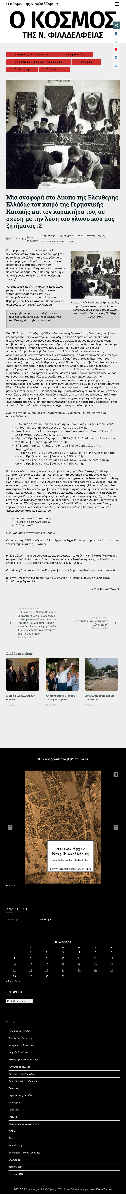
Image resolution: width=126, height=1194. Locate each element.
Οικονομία (14, 1102)
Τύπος (12, 1138)
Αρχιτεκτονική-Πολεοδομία (24, 1080)
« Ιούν (9, 981)
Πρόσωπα (54, 69)
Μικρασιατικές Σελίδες (21, 1045)
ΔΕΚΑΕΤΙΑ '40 (49, 236)
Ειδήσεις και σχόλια (31, 54)
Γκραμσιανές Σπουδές (20, 1095)
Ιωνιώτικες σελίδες (19, 1066)
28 (14, 976)
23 (46, 970)
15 (30, 964)
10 (63, 958)
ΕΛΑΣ (80, 236)
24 (63, 970)
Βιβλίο (12, 1131)
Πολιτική (22, 69)
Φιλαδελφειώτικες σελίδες (23, 1059)
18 (79, 964)
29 (30, 976)
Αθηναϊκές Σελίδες (19, 1052)
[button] (10, 827)
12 (95, 958)
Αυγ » (17, 981)
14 (14, 964)
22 (30, 970)
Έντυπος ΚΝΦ (16, 1174)
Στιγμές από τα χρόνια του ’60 (24, 1123)
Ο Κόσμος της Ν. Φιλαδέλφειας (32, 4)
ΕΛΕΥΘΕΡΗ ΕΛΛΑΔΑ (95, 236)
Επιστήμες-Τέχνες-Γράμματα (39, 62)
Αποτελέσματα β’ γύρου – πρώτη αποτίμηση (61, 697)
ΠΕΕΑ (70, 241)
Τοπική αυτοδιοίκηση (20, 1038)
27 (111, 970)
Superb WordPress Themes (97, 1189)
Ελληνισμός (75, 54)
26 (95, 970)
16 (46, 964)
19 (95, 964)
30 (46, 976)
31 (63, 976)
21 (14, 970)
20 (111, 964)
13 (111, 958)
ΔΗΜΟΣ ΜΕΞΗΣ (66, 236)
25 (79, 970)
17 (63, 964)
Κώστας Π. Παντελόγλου (22, 1073)
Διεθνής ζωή (15, 1166)
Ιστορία (86, 62)
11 (79, 958)
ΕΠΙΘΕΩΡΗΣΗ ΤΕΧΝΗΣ (53, 241)
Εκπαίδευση (15, 1145)
